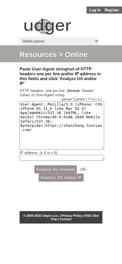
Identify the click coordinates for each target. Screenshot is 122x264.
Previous (95, 99)
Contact (65, 219)
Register (112, 10)
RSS (88, 215)
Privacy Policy (72, 215)
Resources (38, 54)
